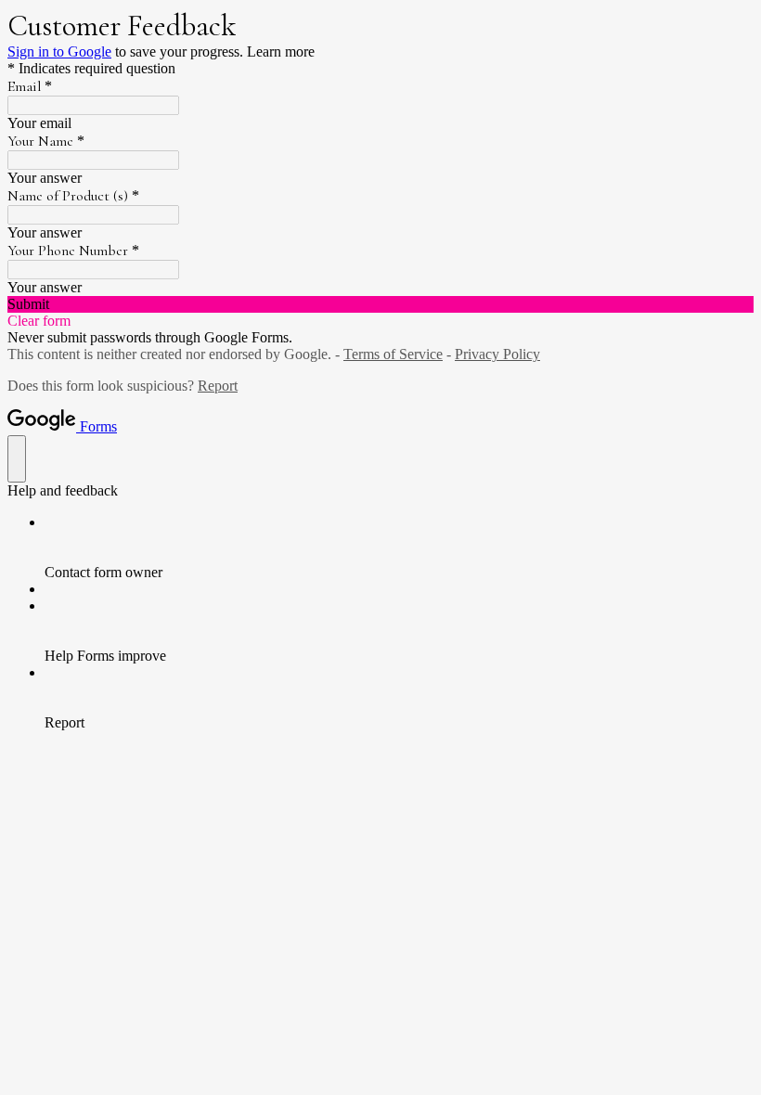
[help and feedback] (16, 459)
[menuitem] (399, 547)
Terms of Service (393, 354)
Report (218, 385)
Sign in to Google (59, 51)
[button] (380, 304)
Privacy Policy (497, 354)
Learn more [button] (281, 51)
